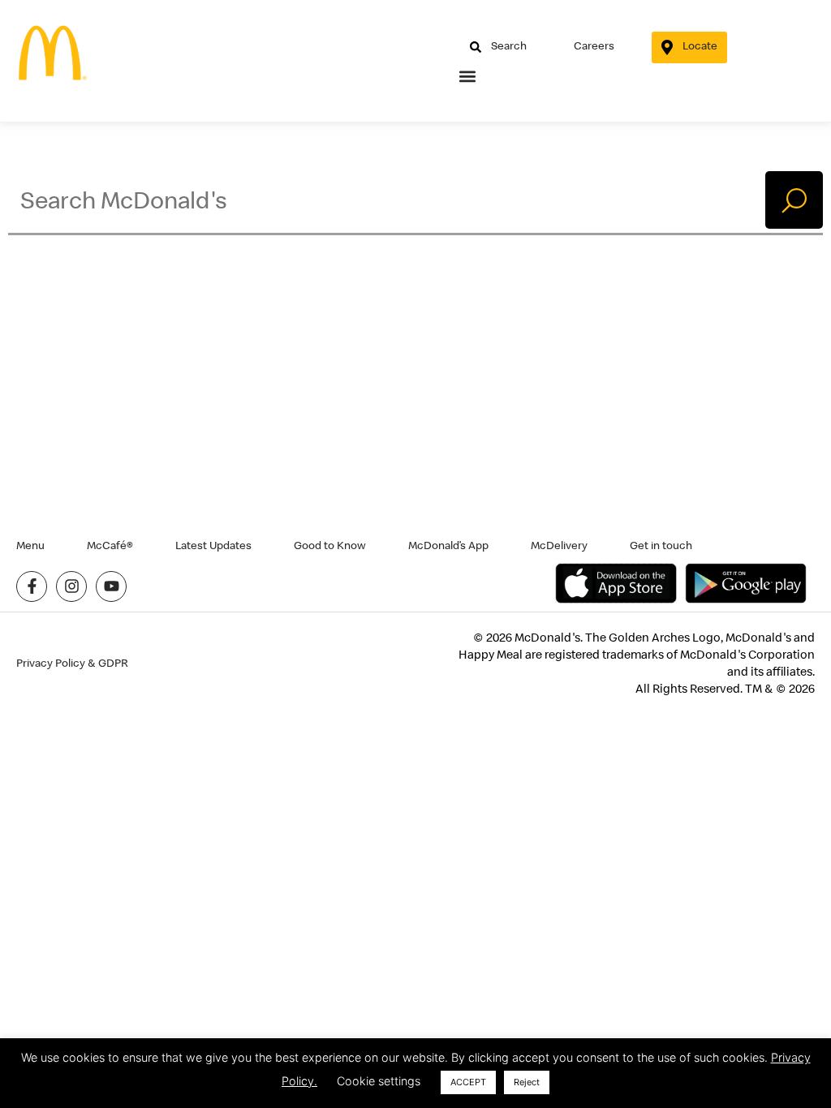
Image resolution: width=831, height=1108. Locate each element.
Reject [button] (527, 1082)
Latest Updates (213, 545)
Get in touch (661, 545)
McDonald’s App (448, 545)
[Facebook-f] (31, 586)
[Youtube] (111, 586)
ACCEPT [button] (468, 1082)
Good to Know (330, 545)
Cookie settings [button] (378, 1081)
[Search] (794, 200)
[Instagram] (71, 586)
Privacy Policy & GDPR (72, 663)
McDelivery (559, 545)
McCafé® (110, 545)
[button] (468, 76)
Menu (30, 545)
